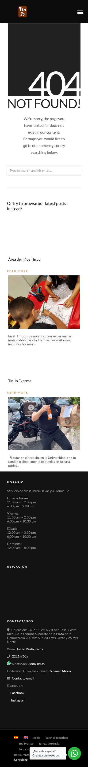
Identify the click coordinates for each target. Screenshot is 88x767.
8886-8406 (36, 664)
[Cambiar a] (16, 737)
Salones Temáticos (57, 737)
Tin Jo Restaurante (29, 649)
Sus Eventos (26, 743)
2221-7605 (20, 656)
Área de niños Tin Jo (24, 259)
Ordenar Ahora (60, 671)
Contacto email (23, 678)
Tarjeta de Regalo (49, 743)
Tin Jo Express (19, 380)
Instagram (18, 700)
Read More (17, 271)
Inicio (36, 737)
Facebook (17, 693)
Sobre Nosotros (28, 749)
